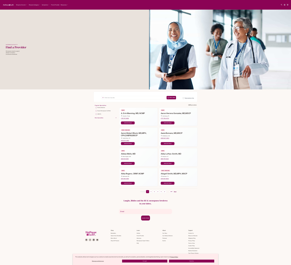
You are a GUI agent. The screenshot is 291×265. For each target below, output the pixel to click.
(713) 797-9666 (125, 118)
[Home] (8, 4)
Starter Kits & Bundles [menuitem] (116, 235)
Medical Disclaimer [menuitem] (192, 250)
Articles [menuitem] (138, 233)
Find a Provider (55, 5)
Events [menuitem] (164, 240)
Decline (191, 261)
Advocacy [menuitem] (139, 238)
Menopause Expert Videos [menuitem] (143, 240)
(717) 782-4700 (165, 118)
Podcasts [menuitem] (164, 238)
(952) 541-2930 (125, 159)
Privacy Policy (174, 257)
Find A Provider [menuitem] (140, 235)
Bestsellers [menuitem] (113, 233)
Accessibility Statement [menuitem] (193, 248)
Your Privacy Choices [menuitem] (193, 253)
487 (171, 191)
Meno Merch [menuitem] (114, 238)
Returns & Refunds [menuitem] (192, 235)
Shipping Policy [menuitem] (192, 238)
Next (175, 191)
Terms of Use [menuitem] (191, 243)
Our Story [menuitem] (164, 233)
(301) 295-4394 (125, 178)
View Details (128, 123)
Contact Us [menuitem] (191, 233)
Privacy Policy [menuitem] (191, 240)
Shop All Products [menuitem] (115, 240)
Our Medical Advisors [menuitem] (167, 235)
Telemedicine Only (189, 98)
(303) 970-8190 (125, 140)
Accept (145, 261)
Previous (142, 191)
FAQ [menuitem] (138, 243)
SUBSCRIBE (145, 218)
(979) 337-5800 (165, 178)
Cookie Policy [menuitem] (191, 245)
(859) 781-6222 (165, 159)
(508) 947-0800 (165, 138)
